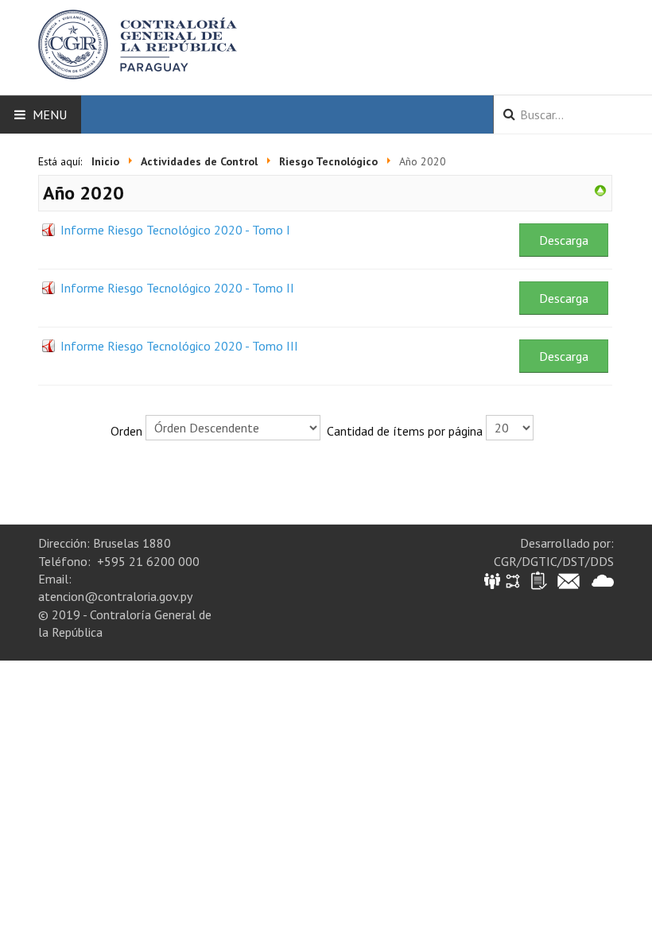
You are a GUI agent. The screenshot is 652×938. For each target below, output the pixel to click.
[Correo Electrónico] (568, 580)
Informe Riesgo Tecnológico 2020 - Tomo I (175, 230)
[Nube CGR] (603, 580)
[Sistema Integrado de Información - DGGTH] (493, 580)
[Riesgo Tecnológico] (600, 189)
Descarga (563, 240)
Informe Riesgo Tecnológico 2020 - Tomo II (177, 288)
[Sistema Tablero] (538, 580)
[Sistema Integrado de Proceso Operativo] (513, 580)
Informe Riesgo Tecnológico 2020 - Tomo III (179, 346)
